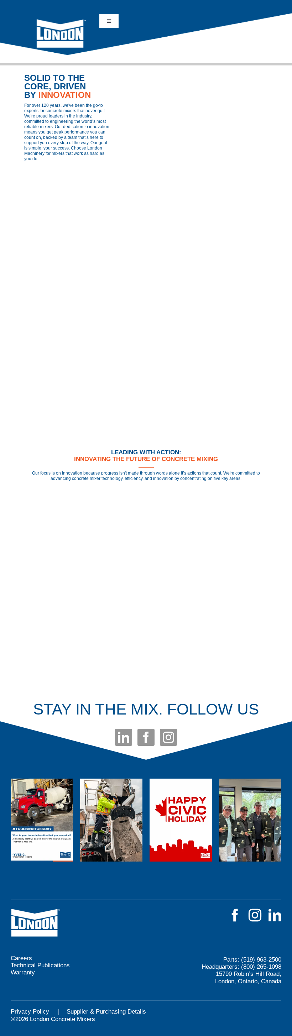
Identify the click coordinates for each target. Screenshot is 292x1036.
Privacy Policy (30, 1011)
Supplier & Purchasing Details (106, 1011)
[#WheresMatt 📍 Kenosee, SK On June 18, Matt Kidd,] (250, 820)
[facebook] (146, 737)
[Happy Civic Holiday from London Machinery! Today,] (181, 820)
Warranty (23, 972)
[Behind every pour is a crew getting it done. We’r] (111, 820)
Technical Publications (40, 965)
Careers (21, 958)
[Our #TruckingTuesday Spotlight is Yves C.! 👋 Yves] (42, 820)
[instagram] (168, 737)
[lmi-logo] (61, 20)
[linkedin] (123, 737)
